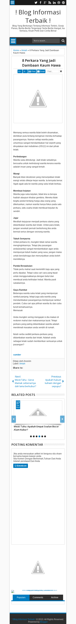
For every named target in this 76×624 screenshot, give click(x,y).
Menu (12, 2)
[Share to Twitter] (20, 421)
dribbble (59, 2)
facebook (40, 2)
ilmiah (22, 363)
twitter (36, 2)
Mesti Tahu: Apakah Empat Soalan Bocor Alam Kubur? (36, 428)
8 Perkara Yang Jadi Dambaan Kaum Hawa (41, 63)
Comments (38, 597)
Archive (54, 597)
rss (49, 2)
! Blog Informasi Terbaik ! (38, 16)
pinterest (63, 2)
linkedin (54, 2)
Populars (21, 597)
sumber (17, 354)
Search (63, 40)
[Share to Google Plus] (24, 421)
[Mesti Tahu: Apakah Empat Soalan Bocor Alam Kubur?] (38, 412)
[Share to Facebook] (16, 421)
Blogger (44, 622)
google (45, 2)
